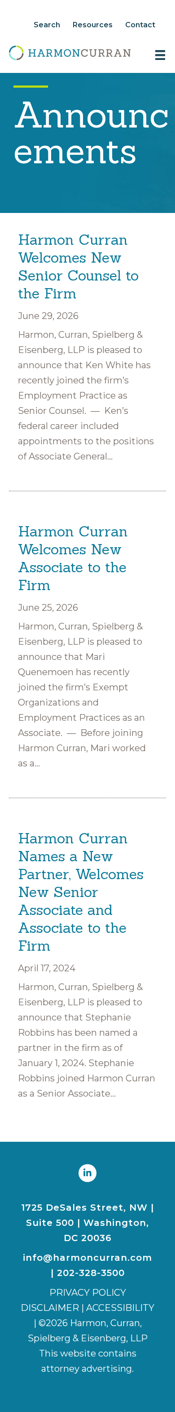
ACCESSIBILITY (120, 1307)
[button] (87, 1173)
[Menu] (160, 55)
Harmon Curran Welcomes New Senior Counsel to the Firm (78, 266)
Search (47, 25)
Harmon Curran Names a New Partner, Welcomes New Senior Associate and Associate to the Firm (81, 892)
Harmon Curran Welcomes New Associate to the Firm (73, 558)
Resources (93, 25)
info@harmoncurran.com (87, 1257)
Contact (140, 25)
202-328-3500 (91, 1272)
